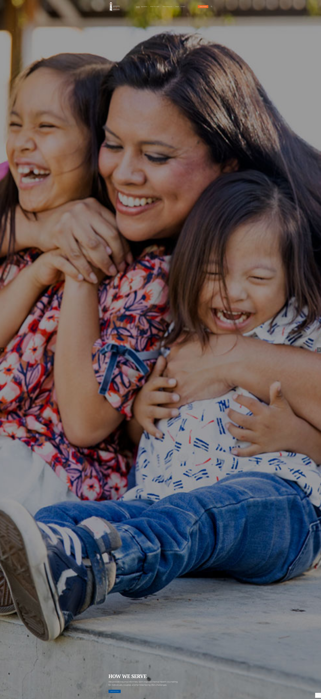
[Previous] (2, 349)
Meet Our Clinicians (118, 691)
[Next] (319, 349)
